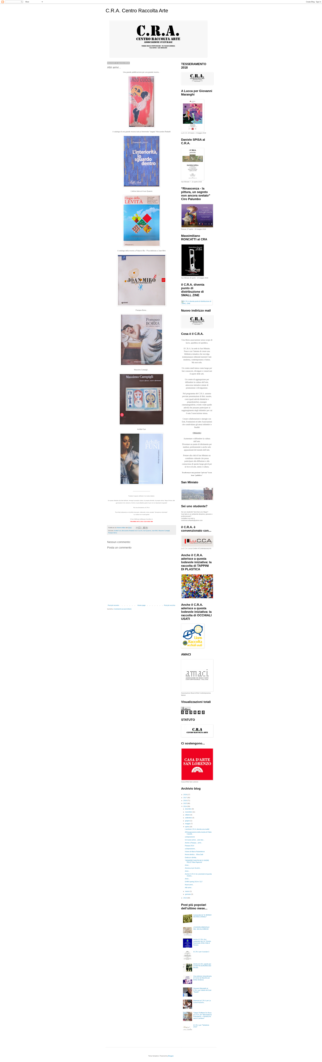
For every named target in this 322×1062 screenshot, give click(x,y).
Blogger (170, 1056)
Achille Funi (117, 530)
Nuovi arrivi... (189, 885)
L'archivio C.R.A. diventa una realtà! (197, 829)
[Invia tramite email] (137, 527)
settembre (188, 818)
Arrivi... (187, 865)
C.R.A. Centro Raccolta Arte (137, 10)
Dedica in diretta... (191, 857)
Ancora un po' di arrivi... (193, 868)
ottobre (187, 815)
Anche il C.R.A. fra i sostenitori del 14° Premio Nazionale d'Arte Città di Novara (202, 942)
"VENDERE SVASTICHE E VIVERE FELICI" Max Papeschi (197, 861)
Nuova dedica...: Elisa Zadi (194, 854)
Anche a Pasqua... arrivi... (193, 843)
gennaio (188, 894)
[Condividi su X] (142, 527)
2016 (185, 800)
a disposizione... (190, 849)
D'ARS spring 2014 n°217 (194, 882)
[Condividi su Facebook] (144, 527)
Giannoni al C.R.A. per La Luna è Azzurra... (202, 1001)
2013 (185, 898)
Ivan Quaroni (147, 530)
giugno (187, 821)
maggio (188, 824)
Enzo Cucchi (138, 530)
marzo (187, 891)
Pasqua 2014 (189, 846)
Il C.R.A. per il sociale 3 (201, 952)
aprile (187, 827)
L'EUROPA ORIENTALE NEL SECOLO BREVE (201, 928)
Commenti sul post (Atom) (122, 609)
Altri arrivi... (188, 887)
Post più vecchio (169, 605)
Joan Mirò (155, 530)
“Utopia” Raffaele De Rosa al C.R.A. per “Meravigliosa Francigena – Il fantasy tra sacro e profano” (202, 1015)
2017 (185, 798)
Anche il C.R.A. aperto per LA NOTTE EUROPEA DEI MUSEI (202, 966)
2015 (185, 803)
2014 (185, 806)
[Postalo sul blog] (139, 527)
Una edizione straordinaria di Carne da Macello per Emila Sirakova (202, 978)
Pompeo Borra (112, 533)
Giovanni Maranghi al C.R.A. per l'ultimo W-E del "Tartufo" (202, 990)
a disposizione (190, 837)
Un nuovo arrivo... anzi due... (194, 840)
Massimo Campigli (164, 530)
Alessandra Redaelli (128, 530)
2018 (185, 794)
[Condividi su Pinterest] (146, 527)
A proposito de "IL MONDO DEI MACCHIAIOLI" (202, 916)
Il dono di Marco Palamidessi (195, 851)
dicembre (188, 809)
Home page (141, 605)
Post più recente (113, 605)
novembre (188, 812)
